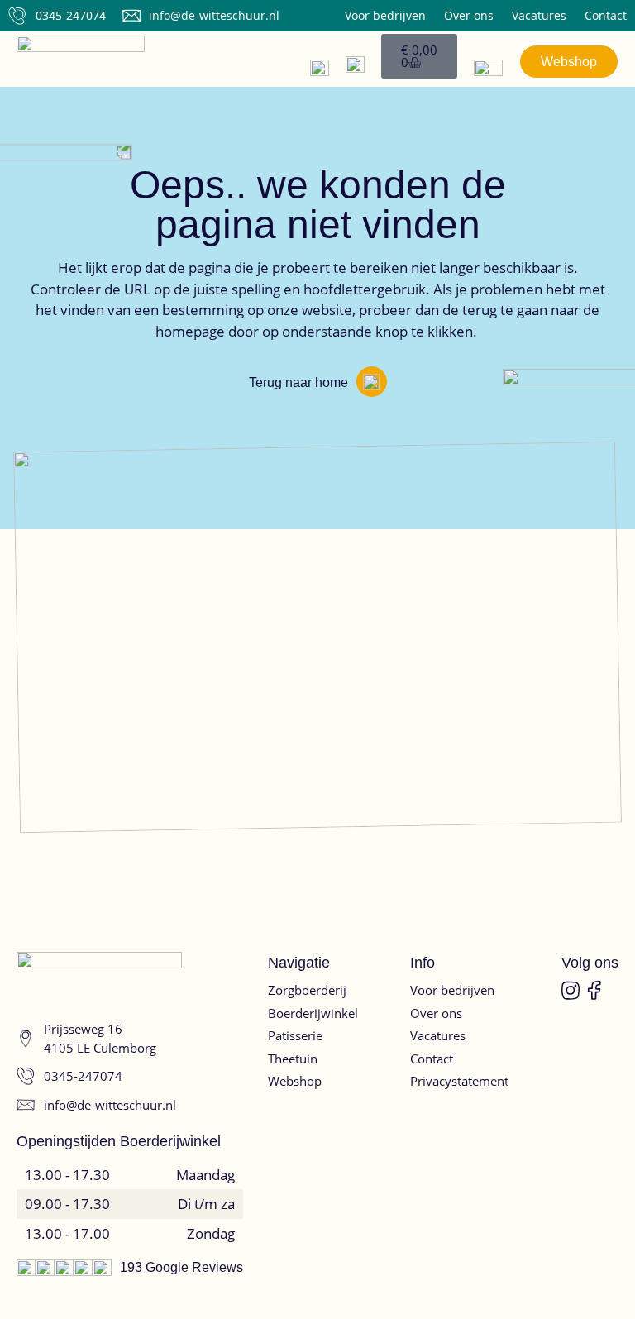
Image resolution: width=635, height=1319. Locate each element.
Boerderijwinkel (313, 1013)
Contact (606, 16)
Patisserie (295, 1035)
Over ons (469, 16)
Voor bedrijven (385, 16)
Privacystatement (459, 1081)
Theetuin (293, 1058)
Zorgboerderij (307, 990)
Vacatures (539, 16)
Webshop (295, 1081)
